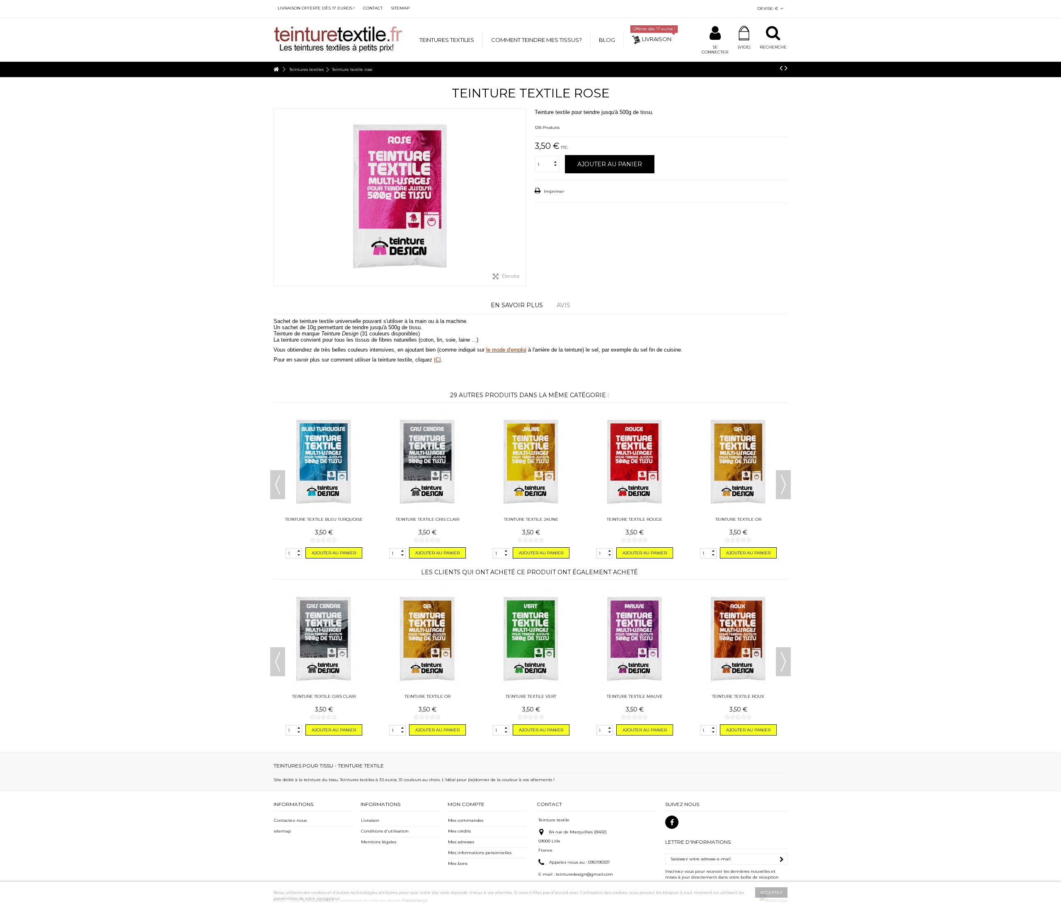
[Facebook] (671, 822)
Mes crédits (459, 831)
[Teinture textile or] (738, 462)
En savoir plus (517, 305)
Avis (563, 305)
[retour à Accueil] (276, 69)
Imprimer (553, 191)
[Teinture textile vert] (531, 639)
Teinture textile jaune (531, 519)
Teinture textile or (738, 519)
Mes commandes (465, 820)
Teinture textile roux (738, 696)
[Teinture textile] (338, 39)
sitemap (282, 831)
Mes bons (458, 863)
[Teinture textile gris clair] (427, 462)
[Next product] (786, 68)
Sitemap (400, 8)
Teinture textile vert (531, 696)
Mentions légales (378, 842)
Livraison (370, 820)
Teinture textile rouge (634, 519)
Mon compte (466, 804)
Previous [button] (277, 484)
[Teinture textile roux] (738, 639)
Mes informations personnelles (479, 852)
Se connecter (715, 49)
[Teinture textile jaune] (531, 462)
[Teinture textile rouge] (634, 462)
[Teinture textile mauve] (634, 639)
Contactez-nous (290, 820)
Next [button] (783, 484)
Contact (373, 8)
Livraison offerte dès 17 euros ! (316, 8)
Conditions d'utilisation (385, 831)
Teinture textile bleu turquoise (324, 519)
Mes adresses (461, 842)
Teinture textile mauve (635, 696)
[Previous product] (781, 68)
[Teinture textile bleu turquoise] (324, 462)
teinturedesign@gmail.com (584, 874)
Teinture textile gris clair (427, 519)
